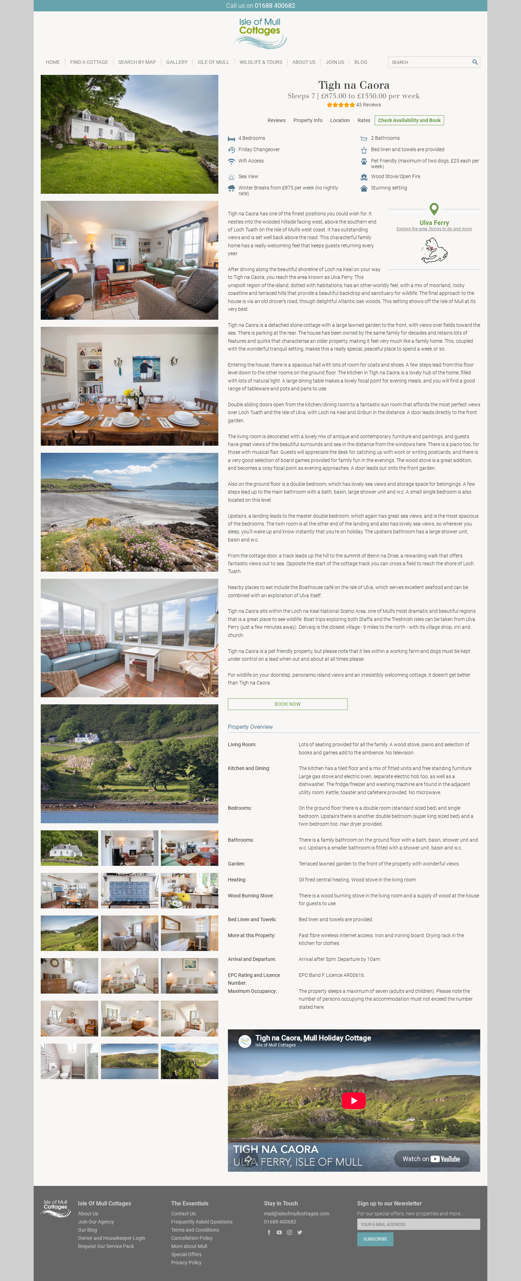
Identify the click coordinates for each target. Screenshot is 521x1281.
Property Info (308, 120)
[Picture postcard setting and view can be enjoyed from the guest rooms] (189, 1018)
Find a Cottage (89, 62)
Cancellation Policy (192, 1238)
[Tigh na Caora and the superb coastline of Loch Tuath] (129, 1060)
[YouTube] (279, 1232)
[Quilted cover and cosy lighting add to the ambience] (189, 975)
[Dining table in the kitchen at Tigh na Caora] (129, 386)
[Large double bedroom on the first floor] (129, 975)
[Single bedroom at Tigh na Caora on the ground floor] (69, 975)
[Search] (475, 62)
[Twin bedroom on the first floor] (129, 1018)
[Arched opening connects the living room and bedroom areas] (129, 848)
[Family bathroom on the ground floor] (189, 933)
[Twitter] (300, 1232)
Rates (364, 120)
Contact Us (183, 1213)
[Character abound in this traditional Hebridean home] (69, 1018)
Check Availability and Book (409, 120)
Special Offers (186, 1254)
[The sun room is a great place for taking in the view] (129, 637)
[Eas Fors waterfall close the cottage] (189, 1060)
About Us (303, 62)
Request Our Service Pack (106, 1246)
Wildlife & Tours (261, 62)
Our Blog (87, 1230)
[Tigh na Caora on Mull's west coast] (129, 134)
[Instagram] (290, 1232)
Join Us (335, 62)
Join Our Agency (96, 1222)
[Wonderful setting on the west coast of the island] (129, 763)
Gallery (176, 62)
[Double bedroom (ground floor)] (129, 933)
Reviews (277, 120)
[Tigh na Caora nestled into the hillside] (69, 848)
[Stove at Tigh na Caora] (129, 890)
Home (53, 62)
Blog (361, 62)
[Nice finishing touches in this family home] (189, 890)
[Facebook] (269, 1232)
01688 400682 (275, 5)
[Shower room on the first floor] (69, 1060)
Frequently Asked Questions (202, 1222)
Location (340, 120)
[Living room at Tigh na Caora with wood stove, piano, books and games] (129, 260)
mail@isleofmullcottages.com (296, 1213)
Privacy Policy (186, 1262)
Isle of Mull (213, 62)
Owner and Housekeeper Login (111, 1238)
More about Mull (189, 1246)
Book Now (288, 704)
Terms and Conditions (195, 1230)
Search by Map (137, 62)
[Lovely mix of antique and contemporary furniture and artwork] (189, 848)
